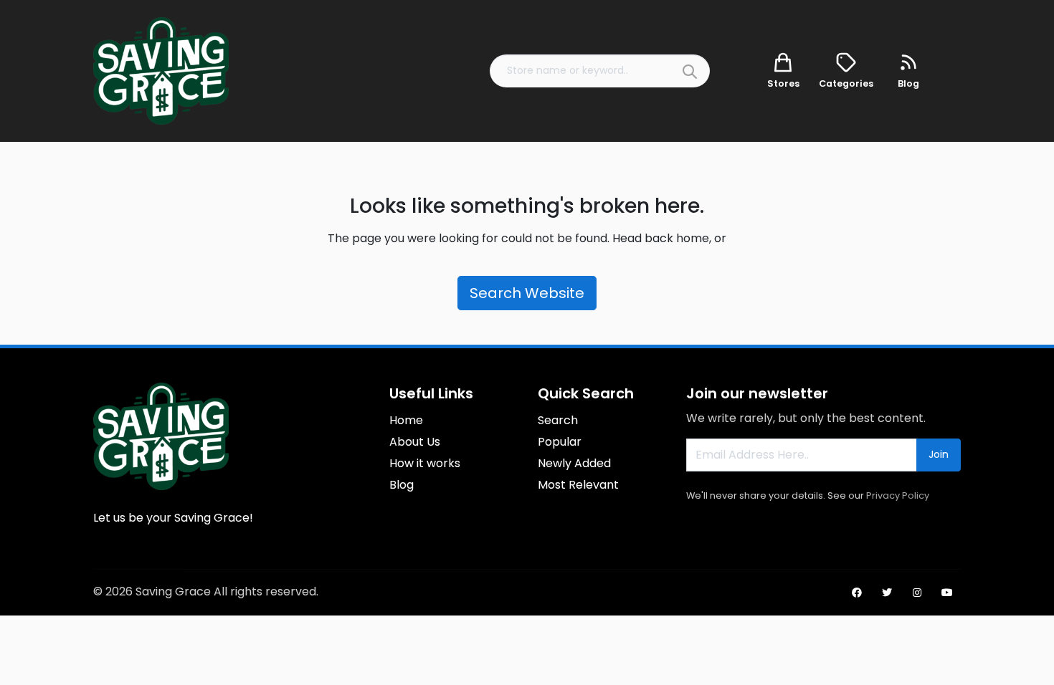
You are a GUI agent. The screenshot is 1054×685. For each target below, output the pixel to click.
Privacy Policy (897, 495)
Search (558, 420)
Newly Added (574, 463)
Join (939, 454)
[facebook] (856, 592)
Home (406, 420)
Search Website (527, 293)
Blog (401, 484)
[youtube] (947, 592)
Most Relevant (578, 484)
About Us (414, 441)
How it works (424, 463)
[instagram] (917, 592)
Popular (559, 441)
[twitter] (886, 592)
